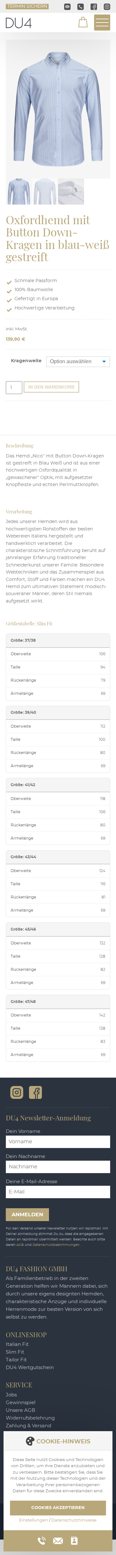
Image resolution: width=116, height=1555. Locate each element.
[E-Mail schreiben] (58, 1540)
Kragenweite (26, 361)
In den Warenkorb (51, 387)
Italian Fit (17, 1344)
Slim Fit (15, 1352)
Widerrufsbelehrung (30, 1418)
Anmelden (27, 1214)
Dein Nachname (25, 1156)
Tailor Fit (16, 1359)
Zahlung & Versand (28, 1425)
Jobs (11, 1395)
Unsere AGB (20, 1410)
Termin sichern (27, 6)
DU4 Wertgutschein (30, 1367)
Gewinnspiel (20, 1402)
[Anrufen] (42, 1541)
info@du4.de (67, 7)
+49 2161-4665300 (80, 7)
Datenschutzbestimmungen (57, 1245)
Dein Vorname (23, 1131)
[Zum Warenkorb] (79, 23)
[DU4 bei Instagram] (16, 1092)
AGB (20, 1245)
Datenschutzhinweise (74, 1520)
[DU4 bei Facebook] (35, 1092)
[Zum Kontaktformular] (74, 1541)
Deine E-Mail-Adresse (31, 1181)
